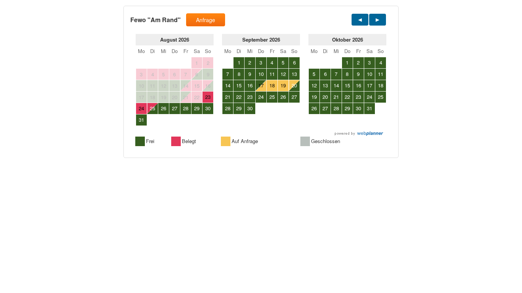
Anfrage (205, 20)
